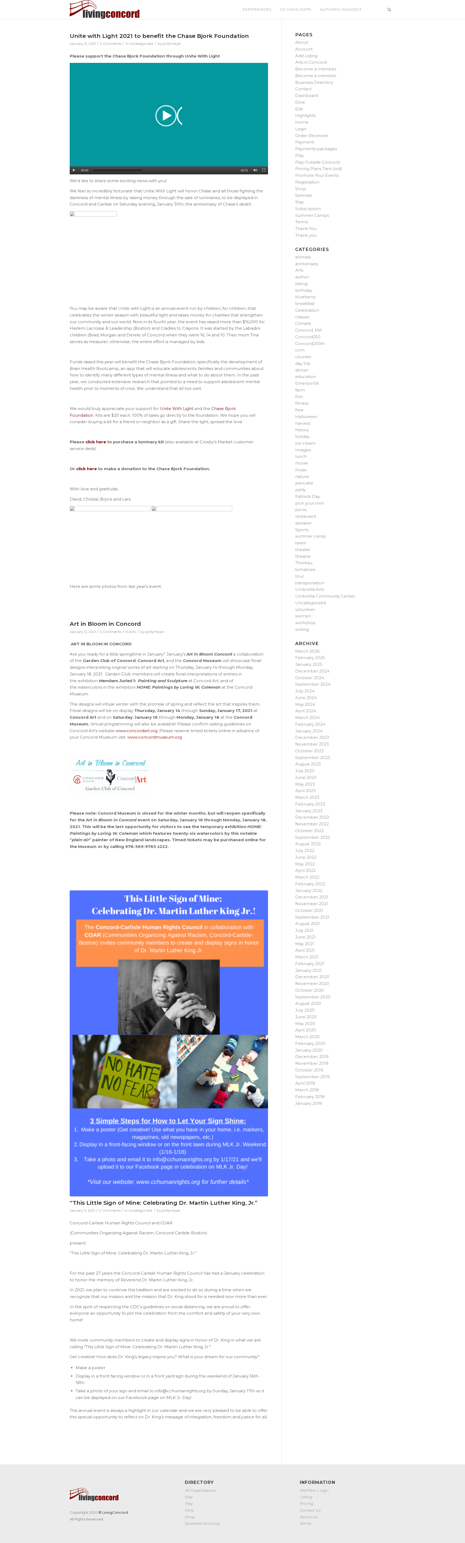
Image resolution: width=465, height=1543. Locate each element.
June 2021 (305, 937)
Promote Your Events (317, 175)
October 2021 (309, 910)
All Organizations (200, 1490)
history (302, 429)
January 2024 (309, 730)
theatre (303, 556)
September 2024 (312, 684)
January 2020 (309, 1050)
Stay (299, 201)
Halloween (306, 416)
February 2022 (310, 883)
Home (301, 122)
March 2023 (307, 797)
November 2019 (311, 1063)
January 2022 (308, 890)
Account (304, 49)
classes (302, 316)
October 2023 (309, 750)
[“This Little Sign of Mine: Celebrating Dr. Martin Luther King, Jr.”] (169, 1043)
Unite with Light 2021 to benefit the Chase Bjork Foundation (159, 36)
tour (299, 576)
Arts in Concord (311, 62)
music (301, 469)
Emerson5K (307, 383)
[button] (168, 118)
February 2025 (310, 657)
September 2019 (312, 1076)
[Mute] (255, 170)
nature (302, 476)
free (299, 409)
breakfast (305, 303)
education (305, 376)
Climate (303, 323)
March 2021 (307, 956)
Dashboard (306, 95)
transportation (309, 582)
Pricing (306, 1503)
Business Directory (314, 82)
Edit (299, 109)
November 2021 (311, 903)
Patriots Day (307, 496)
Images (303, 449)
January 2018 (308, 1103)
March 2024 (307, 717)
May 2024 (305, 704)
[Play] (74, 170)
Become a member (315, 68)
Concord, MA (308, 330)
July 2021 (304, 930)
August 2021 (307, 923)
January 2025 (308, 664)
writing (302, 629)
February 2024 (310, 724)
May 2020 (305, 1023)
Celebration (307, 310)
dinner (301, 370)
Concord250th (310, 343)
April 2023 (305, 790)
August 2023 (308, 764)
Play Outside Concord (317, 162)
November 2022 (312, 823)
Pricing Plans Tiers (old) (318, 168)
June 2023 (305, 777)
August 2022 (308, 843)
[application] (169, 118)
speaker (303, 523)
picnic (301, 509)
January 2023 (308, 810)
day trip (303, 363)
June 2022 (305, 857)
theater (303, 549)
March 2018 (307, 1089)
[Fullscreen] (264, 170)
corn (300, 350)
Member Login (314, 1490)
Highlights (305, 115)
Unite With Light (176, 408)
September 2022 (312, 837)
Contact (303, 88)
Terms (301, 221)
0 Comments (110, 44)
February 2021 (309, 963)
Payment (304, 142)
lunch (301, 456)
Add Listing (306, 55)
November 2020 (312, 983)
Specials (303, 195)
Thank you (305, 235)
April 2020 (305, 1030)
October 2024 (309, 677)
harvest (302, 423)
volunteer (305, 609)
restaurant (305, 516)
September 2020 (312, 996)
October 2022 (309, 830)
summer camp (310, 536)
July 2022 (304, 850)
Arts (132, 632)
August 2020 (308, 1003)
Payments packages (316, 148)
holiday (302, 436)
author (302, 276)
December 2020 (312, 976)
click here (86, 468)
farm (300, 390)
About (301, 42)
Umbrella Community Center (325, 596)
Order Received (311, 135)
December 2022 (312, 817)
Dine (300, 102)
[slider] (118, 170)
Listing (306, 1496)
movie (301, 463)
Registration (307, 182)
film (299, 396)
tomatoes (305, 569)
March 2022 (307, 877)
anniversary (306, 263)
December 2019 (312, 1056)
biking (301, 283)
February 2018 (310, 1096)
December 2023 (312, 737)
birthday (303, 290)
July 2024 (305, 690)
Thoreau (303, 562)
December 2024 (312, 671)
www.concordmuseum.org (154, 737)
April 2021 (305, 950)
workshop (305, 622)
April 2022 (305, 870)
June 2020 (306, 1016)
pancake (304, 482)
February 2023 (310, 804)
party (300, 489)
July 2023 (304, 770)
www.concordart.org (136, 730)
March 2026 (307, 651)
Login (301, 128)
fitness (301, 403)
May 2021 (304, 943)
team (300, 542)
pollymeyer (172, 44)
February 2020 (310, 1043)
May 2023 (305, 784)
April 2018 (305, 1083)
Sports (301, 529)
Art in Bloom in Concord (105, 623)
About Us (309, 1517)
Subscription (308, 208)
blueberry (305, 296)
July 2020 (305, 1010)
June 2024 (306, 697)
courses (303, 356)
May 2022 (305, 863)
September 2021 (312, 917)
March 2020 (307, 1036)
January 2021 (308, 970)
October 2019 (309, 1070)
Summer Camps (312, 215)
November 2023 (312, 744)
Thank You (305, 228)
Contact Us (310, 1510)
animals (303, 257)
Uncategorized (141, 44)
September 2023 (312, 757)
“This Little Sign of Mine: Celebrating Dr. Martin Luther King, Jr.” (164, 1202)
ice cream (305, 443)
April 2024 (305, 710)
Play (299, 155)
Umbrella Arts (309, 589)
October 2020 (309, 990)
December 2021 (311, 897)
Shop (300, 188)
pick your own (309, 503)
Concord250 (307, 336)
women (303, 615)
